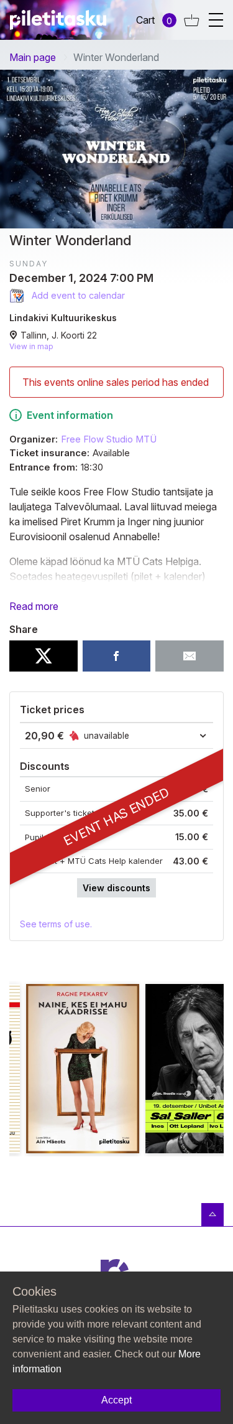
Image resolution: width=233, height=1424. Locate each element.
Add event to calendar (77, 295)
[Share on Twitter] (43, 656)
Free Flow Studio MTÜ (109, 439)
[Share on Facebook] (117, 656)
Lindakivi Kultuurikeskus (63, 317)
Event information (70, 415)
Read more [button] (33, 606)
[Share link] (189, 656)
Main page (32, 57)
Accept (116, 1400)
